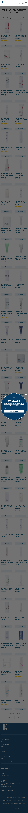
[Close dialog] (26, 394)
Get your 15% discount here (14, 411)
